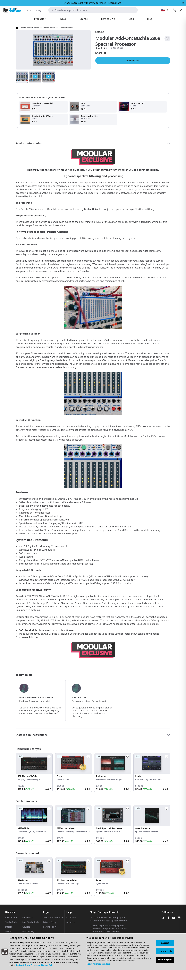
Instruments (11, 917)
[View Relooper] (112, 763)
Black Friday (28, 931)
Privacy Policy (49, 922)
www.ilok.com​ (30, 637)
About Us (70, 922)
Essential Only (165, 951)
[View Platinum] (34, 867)
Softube (99, 31)
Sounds (8, 931)
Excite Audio (40, 832)
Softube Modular (74, 169)
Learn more (114, 2)
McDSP (117, 832)
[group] (34, 772)
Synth (59, 779)
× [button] (183, 2)
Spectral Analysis (27, 28)
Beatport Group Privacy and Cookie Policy (35, 965)
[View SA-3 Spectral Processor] (112, 815)
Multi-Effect (101, 779)
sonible (156, 832)
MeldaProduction (82, 832)
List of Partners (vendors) (98, 964)
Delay (20, 779)
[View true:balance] (152, 815)
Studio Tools (11, 922)
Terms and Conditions (54, 917)
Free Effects (28, 917)
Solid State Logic (33, 779)
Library (37, 10)
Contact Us (71, 917)
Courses (26, 926)
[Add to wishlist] (167, 38)
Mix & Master (23, 884)
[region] (93, 951)
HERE (155, 169)
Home (28, 10)
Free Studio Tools (30, 922)
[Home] (17, 28)
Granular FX (140, 779)
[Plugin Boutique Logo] (12, 10)
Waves (35, 884)
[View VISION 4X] (34, 815)
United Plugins (115, 779)
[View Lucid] (152, 763)
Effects (8, 926)
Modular (34, 630)
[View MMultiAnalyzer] (73, 815)
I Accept (165, 943)
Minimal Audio (155, 779)
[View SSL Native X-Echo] (34, 763)
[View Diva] (73, 763)
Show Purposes (165, 959)
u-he (67, 779)
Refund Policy (49, 926)
